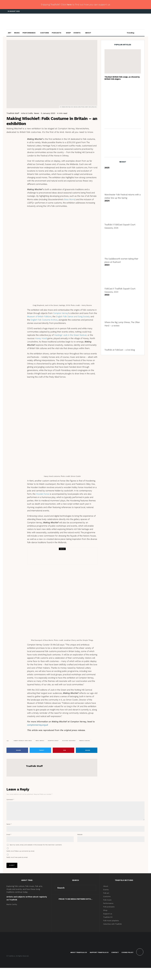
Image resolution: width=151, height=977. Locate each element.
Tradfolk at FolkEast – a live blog (120, 350)
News (36, 113)
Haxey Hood (41, 338)
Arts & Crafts (27, 113)
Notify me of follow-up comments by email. (20, 851)
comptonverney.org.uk (37, 725)
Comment (10, 799)
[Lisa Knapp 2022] (108, 110)
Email (8, 834)
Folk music (107, 900)
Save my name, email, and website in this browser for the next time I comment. (36, 845)
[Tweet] (14, 145)
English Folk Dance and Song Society (73, 316)
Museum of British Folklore (39, 316)
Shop (68, 33)
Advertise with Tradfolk (112, 924)
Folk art (106, 893)
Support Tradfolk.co (99, 952)
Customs (44, 33)
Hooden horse (42, 494)
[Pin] (14, 150)
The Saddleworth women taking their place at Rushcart (127, 99)
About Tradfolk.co (78, 952)
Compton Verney (60, 313)
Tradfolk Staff (12, 113)
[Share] (14, 141)
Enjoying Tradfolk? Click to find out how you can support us (75, 4)
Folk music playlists (111, 920)
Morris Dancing (49, 552)
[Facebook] (132, 11)
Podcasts (56, 33)
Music (17, 33)
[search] (93, 888)
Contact (115, 952)
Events (77, 33)
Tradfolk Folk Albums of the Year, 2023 (126, 121)
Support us (107, 914)
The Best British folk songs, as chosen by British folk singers (122, 78)
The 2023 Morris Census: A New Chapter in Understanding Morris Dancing (67, 557)
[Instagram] (139, 11)
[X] (135, 11)
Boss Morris (69, 199)
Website (79, 834)
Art (9, 33)
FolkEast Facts (121, 87)
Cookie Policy (127, 952)
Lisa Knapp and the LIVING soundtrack (126, 110)
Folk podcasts (109, 907)
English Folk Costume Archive (44, 320)
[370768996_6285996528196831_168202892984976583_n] (108, 99)
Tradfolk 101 (107, 917)
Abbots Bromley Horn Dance (23, 740)
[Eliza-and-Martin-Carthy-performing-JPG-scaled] (123, 61)
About (88, 33)
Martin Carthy (11, 904)
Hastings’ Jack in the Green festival (70, 335)
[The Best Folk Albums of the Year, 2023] (108, 121)
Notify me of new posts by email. (17, 857)
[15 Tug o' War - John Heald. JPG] (108, 87)
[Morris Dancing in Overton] (35, 556)
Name (9, 824)
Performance (29, 33)
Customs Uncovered (69, 740)
